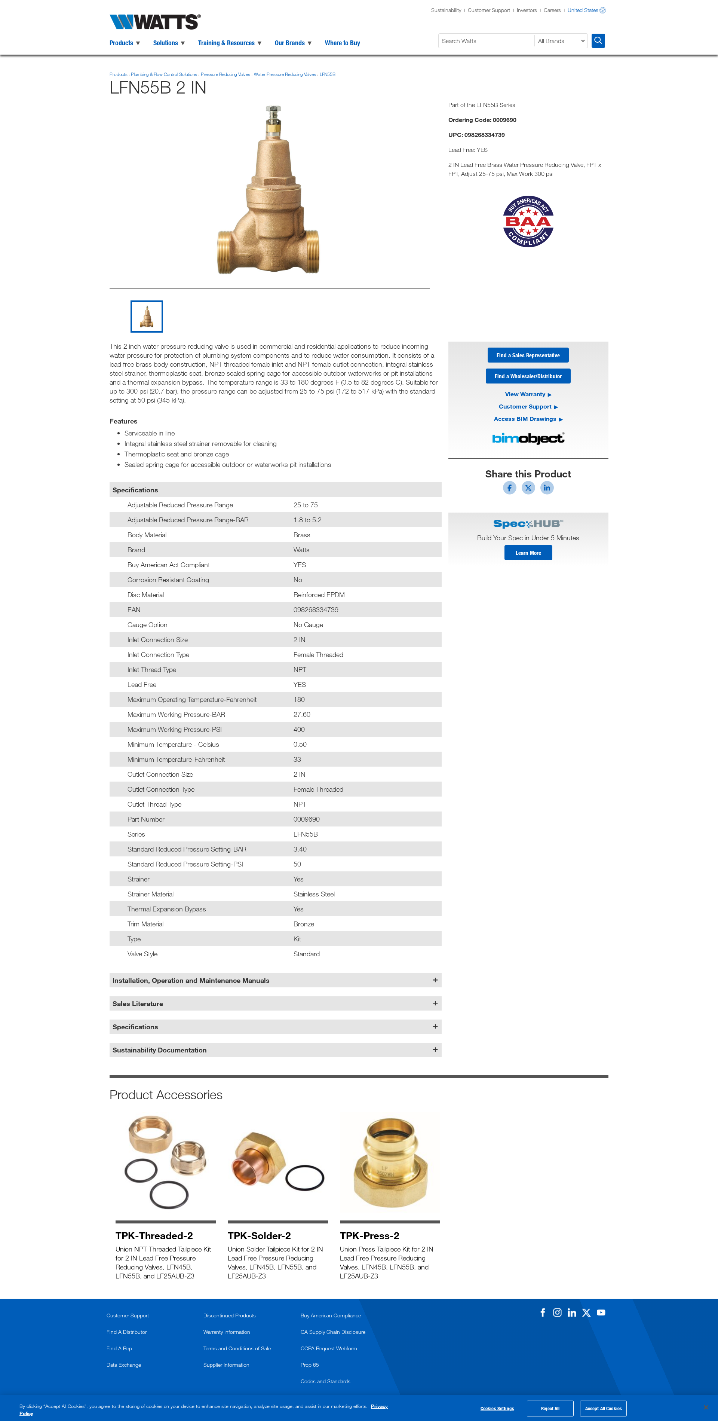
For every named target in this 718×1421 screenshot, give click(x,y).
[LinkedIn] (571, 1312)
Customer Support (489, 10)
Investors (527, 10)
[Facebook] (542, 1312)
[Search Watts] (598, 41)
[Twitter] (586, 1312)
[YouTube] (600, 1312)
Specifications (135, 1027)
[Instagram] (557, 1312)
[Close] (706, 1407)
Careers (552, 10)
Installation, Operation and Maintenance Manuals (191, 980)
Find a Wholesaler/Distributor (528, 376)
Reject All (550, 1408)
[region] (359, 1408)
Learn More (528, 552)
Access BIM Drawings (525, 418)
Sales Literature (138, 1003)
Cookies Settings (497, 1408)
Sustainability (446, 10)
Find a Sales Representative (528, 355)
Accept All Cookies (603, 1408)
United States (583, 10)
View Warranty (525, 393)
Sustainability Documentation (160, 1050)
